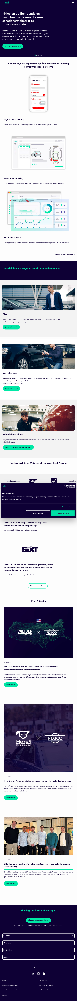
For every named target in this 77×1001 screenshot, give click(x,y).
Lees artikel (10, 685)
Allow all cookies (63, 513)
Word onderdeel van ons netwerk (18, 447)
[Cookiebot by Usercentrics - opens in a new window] (66, 486)
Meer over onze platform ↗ (65, 254)
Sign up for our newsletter (38, 920)
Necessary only (38, 513)
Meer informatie (11, 327)
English (4, 995)
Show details (66, 507)
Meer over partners (37, 586)
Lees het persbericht (13, 46)
